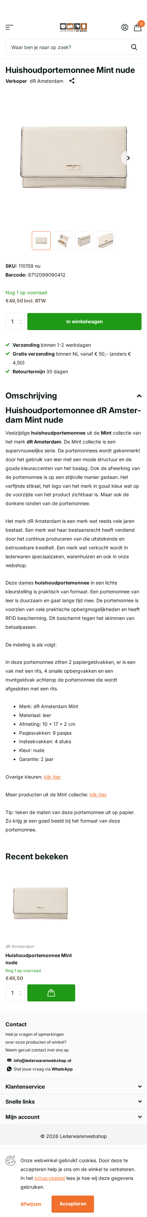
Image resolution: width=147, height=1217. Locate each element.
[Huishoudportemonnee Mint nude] (40, 903)
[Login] (124, 27)
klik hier (52, 777)
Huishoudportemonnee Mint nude (38, 958)
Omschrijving (31, 396)
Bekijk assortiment (9, 27)
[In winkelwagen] (51, 992)
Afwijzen (31, 1204)
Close (73, 1086)
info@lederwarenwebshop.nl (42, 1060)
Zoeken (134, 46)
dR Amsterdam (46, 81)
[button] (128, 158)
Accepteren (72, 1203)
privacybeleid (50, 1178)
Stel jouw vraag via (43, 1069)
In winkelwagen (84, 321)
